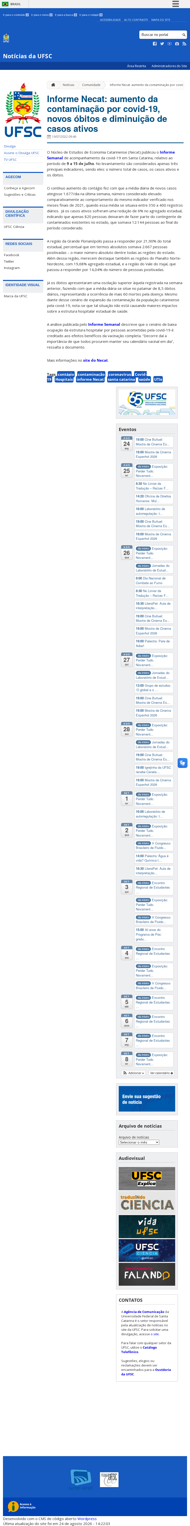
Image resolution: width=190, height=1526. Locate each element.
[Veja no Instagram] (177, 44)
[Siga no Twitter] (162, 44)
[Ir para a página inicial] (52, 85)
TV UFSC (10, 159)
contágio (66, 374)
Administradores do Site (169, 66)
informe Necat (90, 379)
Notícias (68, 85)
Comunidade (91, 85)
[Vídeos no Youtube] (170, 44)
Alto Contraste (136, 20)
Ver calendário (160, 1073)
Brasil (15, 4)
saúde (144, 379)
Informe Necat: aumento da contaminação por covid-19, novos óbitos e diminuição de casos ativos (107, 113)
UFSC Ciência (14, 226)
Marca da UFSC (15, 296)
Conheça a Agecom (19, 188)
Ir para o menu (41, 14)
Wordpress (87, 1518)
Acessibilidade (110, 20)
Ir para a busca (65, 14)
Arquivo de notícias (134, 1137)
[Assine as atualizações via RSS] (185, 44)
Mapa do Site (160, 20)
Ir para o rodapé (90, 14)
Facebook (11, 255)
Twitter (9, 261)
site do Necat (95, 360)
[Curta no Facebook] (155, 44)
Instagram (12, 268)
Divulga (10, 146)
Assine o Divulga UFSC (21, 153)
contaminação (91, 374)
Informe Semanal (104, 324)
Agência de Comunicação (144, 1311)
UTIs (158, 379)
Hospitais (64, 379)
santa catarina (121, 379)
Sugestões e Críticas (20, 194)
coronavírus (120, 374)
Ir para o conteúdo (15, 14)
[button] (133, 1072)
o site (155, 1334)
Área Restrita (137, 66)
